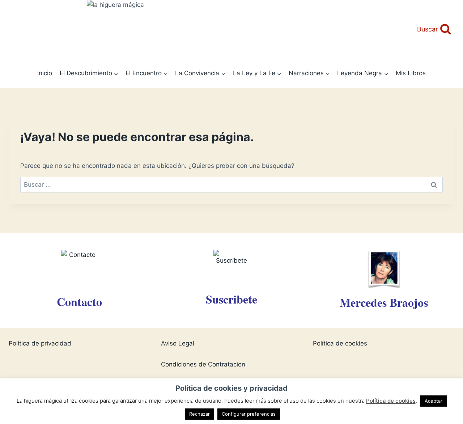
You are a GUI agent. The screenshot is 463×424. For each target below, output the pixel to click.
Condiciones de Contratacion (203, 364)
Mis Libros (411, 73)
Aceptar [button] (433, 401)
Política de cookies (340, 343)
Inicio (44, 73)
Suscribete (231, 299)
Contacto (79, 301)
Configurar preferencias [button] (249, 414)
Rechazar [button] (199, 414)
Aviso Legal (177, 343)
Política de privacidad (40, 343)
